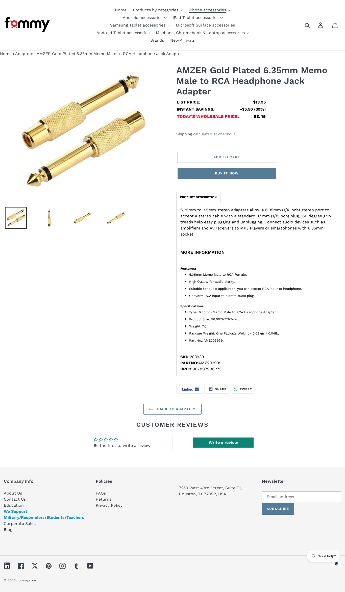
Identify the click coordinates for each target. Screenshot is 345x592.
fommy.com (26, 580)
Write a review (223, 442)
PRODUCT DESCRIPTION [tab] (198, 197)
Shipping (184, 134)
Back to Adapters (176, 409)
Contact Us (15, 499)
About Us (13, 493)
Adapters (24, 53)
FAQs (101, 493)
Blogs (9, 529)
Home (6, 53)
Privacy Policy (109, 505)
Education (14, 505)
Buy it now (227, 173)
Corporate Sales (20, 523)
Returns (103, 499)
